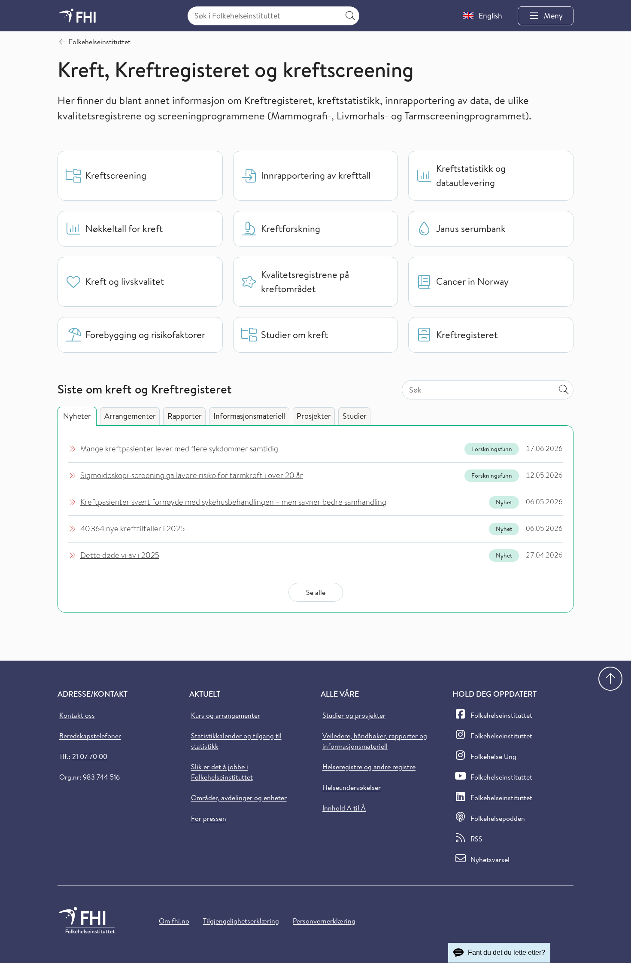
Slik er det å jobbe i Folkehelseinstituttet (222, 772)
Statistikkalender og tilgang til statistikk (236, 741)
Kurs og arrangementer (225, 715)
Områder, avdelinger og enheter (239, 797)
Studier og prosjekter (353, 715)
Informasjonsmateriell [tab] (249, 416)
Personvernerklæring (324, 921)
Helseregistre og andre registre (369, 766)
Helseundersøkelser (351, 787)
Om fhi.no (174, 921)
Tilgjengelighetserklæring (241, 921)
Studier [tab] (355, 416)
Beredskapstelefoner (90, 736)
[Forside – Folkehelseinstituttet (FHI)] (77, 15)
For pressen (208, 818)
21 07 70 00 (89, 756)
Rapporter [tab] (184, 416)
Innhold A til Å (344, 808)
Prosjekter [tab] (314, 416)
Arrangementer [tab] (130, 416)
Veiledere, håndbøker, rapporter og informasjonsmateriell (374, 741)
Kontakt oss (77, 715)
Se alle (315, 592)
